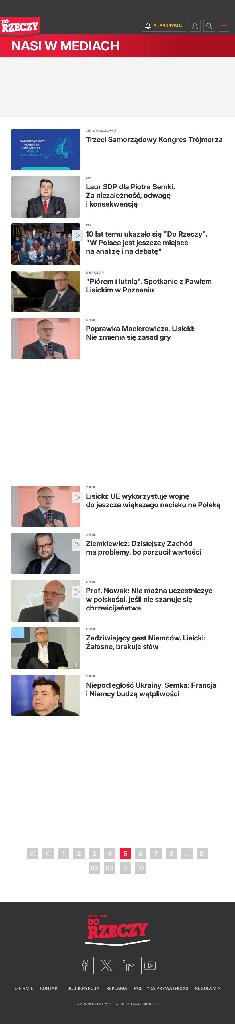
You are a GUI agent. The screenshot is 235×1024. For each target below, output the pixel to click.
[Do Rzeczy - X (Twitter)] (106, 965)
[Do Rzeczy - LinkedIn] (128, 965)
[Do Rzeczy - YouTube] (150, 965)
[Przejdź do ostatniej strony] (140, 868)
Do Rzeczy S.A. (103, 1004)
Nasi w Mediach (65, 46)
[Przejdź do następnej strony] (125, 868)
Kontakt (50, 988)
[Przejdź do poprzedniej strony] (48, 853)
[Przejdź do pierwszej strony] (32, 853)
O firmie (24, 988)
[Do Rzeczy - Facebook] (85, 965)
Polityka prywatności (161, 988)
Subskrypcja (83, 988)
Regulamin (208, 988)
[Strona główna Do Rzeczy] (20, 28)
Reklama (116, 988)
